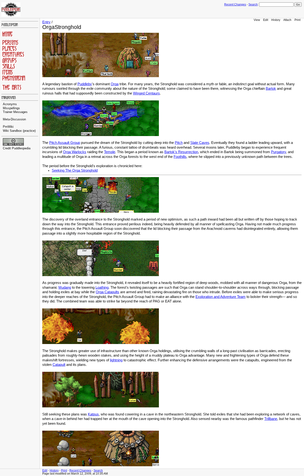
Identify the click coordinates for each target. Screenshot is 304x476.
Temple (109, 152)
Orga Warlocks (74, 152)
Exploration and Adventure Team (220, 297)
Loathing (102, 287)
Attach (287, 19)
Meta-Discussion (14, 119)
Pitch (179, 143)
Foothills (180, 157)
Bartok (271, 88)
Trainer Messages (15, 112)
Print (297, 19)
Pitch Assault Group (64, 143)
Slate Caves (199, 143)
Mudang (64, 287)
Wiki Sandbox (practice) (19, 130)
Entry (46, 22)
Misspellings (11, 108)
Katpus (93, 414)
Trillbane (270, 419)
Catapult (58, 365)
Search (253, 4)
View (257, 19)
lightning (116, 360)
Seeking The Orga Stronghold (75, 170)
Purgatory (278, 152)
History (275, 19)
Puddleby (84, 84)
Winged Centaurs (146, 93)
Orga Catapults (107, 292)
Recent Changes (235, 4)
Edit (265, 19)
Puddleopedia (21, 148)
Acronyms (10, 104)
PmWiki (8, 126)
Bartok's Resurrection (181, 152)
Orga (115, 84)
